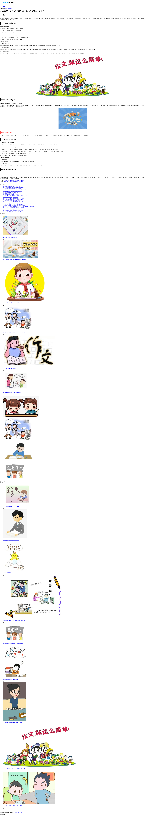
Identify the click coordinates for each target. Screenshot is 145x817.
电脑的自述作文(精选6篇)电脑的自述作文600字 (13, 181)
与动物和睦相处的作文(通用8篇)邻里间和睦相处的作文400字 (15, 195)
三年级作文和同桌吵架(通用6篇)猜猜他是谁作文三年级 (14, 203)
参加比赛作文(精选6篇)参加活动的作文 (10, 237)
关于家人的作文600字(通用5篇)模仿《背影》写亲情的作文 (14, 259)
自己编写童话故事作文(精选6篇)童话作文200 (12, 192)
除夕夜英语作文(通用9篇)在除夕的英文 (10, 679)
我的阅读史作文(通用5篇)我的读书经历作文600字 (12, 392)
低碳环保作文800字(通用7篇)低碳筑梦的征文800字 (13, 201)
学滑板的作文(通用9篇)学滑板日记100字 (11, 194)
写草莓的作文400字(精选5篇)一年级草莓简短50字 (12, 191)
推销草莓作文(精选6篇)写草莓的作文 (10, 193)
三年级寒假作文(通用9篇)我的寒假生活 (10, 197)
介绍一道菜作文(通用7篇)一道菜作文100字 (11, 572)
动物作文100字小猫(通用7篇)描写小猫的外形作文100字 (14, 198)
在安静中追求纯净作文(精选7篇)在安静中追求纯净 (13, 805)
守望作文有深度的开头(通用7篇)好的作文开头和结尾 (13, 187)
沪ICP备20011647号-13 (19, 812)
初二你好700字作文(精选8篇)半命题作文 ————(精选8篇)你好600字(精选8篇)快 (19, 206)
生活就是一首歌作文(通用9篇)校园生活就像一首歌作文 (14, 302)
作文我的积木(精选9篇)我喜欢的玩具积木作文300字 (13, 643)
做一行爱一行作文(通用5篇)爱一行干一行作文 (12, 211)
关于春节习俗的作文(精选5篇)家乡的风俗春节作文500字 (14, 768)
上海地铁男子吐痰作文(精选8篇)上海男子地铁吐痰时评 (14, 205)
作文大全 (10, 8)
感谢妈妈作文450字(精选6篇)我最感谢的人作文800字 (13, 210)
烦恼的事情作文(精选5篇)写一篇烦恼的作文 (11, 186)
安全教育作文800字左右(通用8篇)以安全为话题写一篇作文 (14, 189)
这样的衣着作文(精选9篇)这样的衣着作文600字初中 (14, 180)
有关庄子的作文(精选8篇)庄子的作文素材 (11, 506)
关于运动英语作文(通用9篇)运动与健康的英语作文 (13, 204)
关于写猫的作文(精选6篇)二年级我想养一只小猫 (12, 722)
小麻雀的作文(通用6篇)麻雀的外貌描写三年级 (12, 188)
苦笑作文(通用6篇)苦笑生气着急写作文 (10, 368)
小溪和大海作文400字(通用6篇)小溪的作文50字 (12, 200)
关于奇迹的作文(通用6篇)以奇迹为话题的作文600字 (13, 199)
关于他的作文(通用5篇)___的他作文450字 (11, 540)
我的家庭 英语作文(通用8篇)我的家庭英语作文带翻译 (13, 207)
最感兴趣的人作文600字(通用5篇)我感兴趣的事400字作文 (14, 620)
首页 (4, 6)
